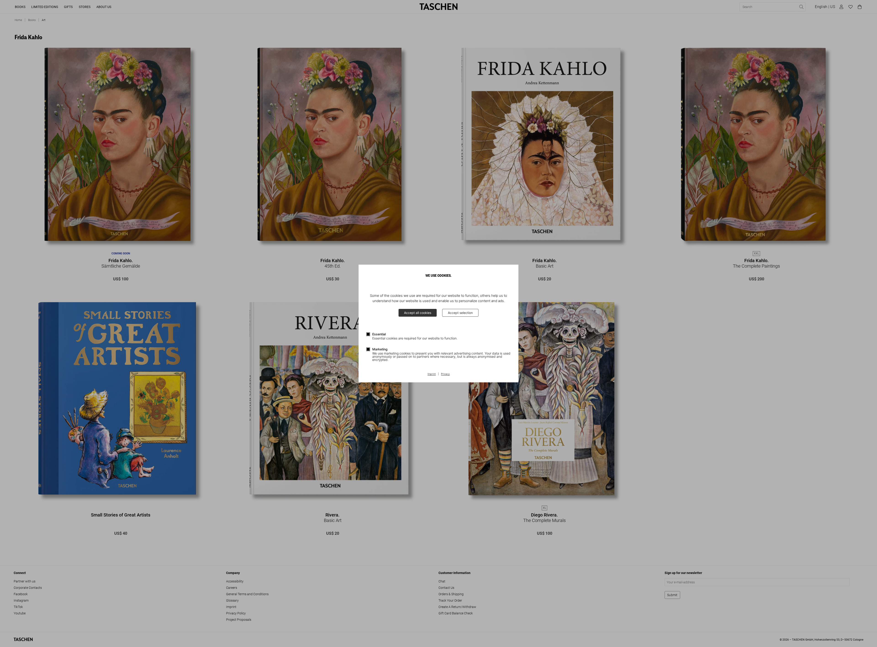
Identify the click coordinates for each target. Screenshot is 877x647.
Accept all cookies (417, 313)
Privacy (445, 374)
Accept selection (460, 313)
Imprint (432, 374)
